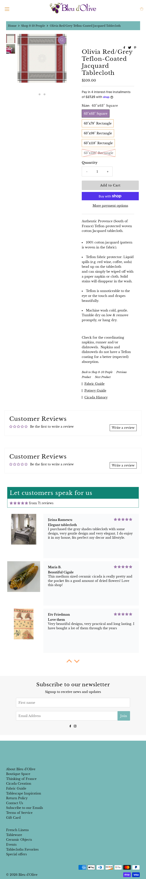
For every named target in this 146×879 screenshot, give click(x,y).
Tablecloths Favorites (22, 849)
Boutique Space (18, 774)
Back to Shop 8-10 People (97, 372)
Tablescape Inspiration (23, 793)
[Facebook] (70, 726)
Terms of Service (19, 813)
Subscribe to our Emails (24, 808)
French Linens (17, 830)
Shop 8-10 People (33, 25)
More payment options (110, 205)
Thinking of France (21, 779)
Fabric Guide (16, 788)
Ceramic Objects (19, 839)
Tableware (14, 835)
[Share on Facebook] (125, 48)
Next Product (103, 377)
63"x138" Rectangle (98, 153)
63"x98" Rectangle (98, 133)
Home (12, 25)
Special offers (16, 854)
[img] (19, 503)
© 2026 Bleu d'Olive (21, 875)
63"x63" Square (95, 113)
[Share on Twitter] (130, 48)
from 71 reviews (41, 503)
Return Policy (17, 798)
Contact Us (14, 803)
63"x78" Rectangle (98, 123)
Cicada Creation (18, 783)
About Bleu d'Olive (20, 769)
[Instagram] (75, 726)
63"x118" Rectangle (98, 143)
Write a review (123, 428)
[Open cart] (141, 8)
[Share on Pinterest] (135, 48)
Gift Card (13, 818)
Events (11, 844)
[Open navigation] (7, 8)
